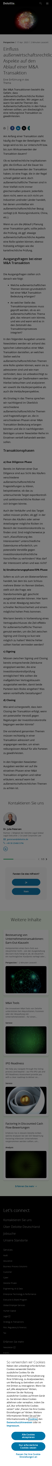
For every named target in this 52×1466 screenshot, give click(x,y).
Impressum (13, 1425)
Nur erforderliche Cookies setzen (28, 1446)
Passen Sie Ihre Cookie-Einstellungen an (28, 1455)
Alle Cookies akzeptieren (28, 1436)
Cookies (33, 1419)
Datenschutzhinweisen (19, 1422)
